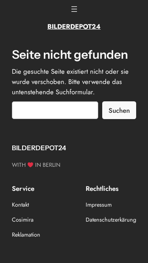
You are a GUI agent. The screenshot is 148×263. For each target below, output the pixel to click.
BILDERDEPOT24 (74, 26)
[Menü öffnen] (74, 9)
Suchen (119, 110)
